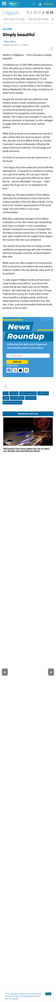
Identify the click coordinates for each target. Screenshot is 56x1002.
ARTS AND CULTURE (14, 19)
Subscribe (48, 4)
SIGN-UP (17, 362)
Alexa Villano (10, 41)
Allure (7, 29)
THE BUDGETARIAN (38, 19)
